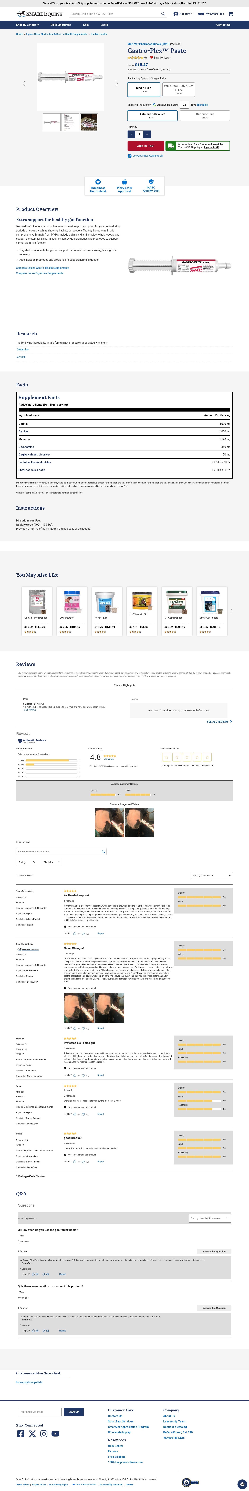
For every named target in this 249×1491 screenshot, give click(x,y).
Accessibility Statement (111, 1485)
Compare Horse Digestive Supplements (39, 273)
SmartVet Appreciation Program (128, 1427)
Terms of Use (22, 1485)
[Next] (231, 611)
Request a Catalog (175, 1427)
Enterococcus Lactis (32, 470)
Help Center (115, 1446)
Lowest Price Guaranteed (147, 155)
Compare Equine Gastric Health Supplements (42, 267)
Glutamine (23, 349)
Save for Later (162, 57)
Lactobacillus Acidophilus (35, 462)
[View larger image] (70, 77)
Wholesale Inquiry (119, 1432)
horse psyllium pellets (29, 1382)
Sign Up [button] (74, 1411)
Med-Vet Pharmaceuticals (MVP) (149, 44)
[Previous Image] (24, 83)
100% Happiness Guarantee (125, 1462)
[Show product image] (52, 122)
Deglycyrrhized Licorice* (34, 454)
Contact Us (115, 1416)
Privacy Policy (39, 1485)
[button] (163, 13)
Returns (113, 1451)
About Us (169, 1416)
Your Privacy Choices (85, 1484)
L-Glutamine (26, 447)
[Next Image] (116, 83)
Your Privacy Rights (58, 1485)
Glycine (21, 356)
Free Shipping (117, 1456)
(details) (202, 104)
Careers (129, 1485)
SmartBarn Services (120, 1421)
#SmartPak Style (174, 1437)
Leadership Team (174, 1421)
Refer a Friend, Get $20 (178, 1432)
